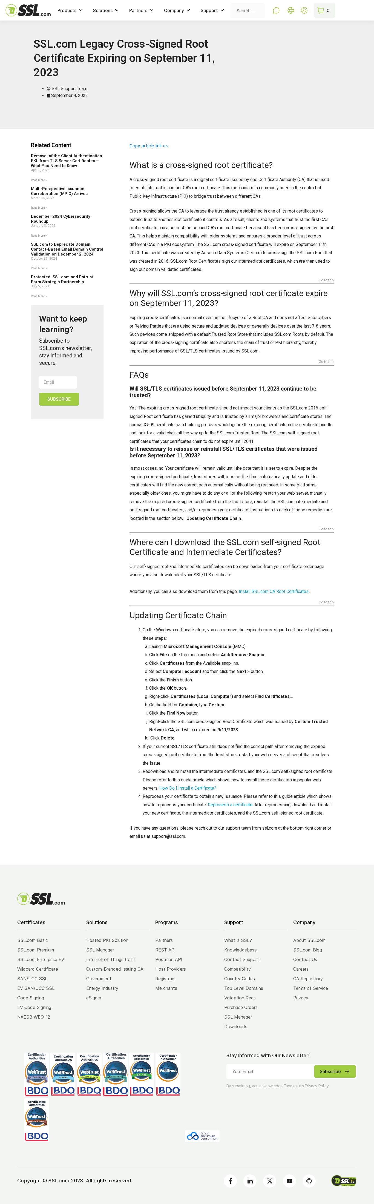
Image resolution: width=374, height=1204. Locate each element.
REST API (165, 950)
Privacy (300, 998)
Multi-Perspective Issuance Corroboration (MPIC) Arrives (59, 191)
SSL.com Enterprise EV (40, 959)
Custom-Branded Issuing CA (114, 969)
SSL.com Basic (32, 940)
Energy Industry (102, 988)
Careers (301, 969)
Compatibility (237, 969)
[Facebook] (230, 1181)
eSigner (93, 998)
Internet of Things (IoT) (110, 959)
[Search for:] (248, 10)
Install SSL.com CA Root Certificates (274, 591)
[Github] (309, 1181)
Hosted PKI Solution (107, 940)
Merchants (166, 988)
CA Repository (308, 978)
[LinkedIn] (250, 1181)
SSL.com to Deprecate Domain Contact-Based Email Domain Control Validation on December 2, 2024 (67, 249)
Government (98, 978)
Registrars (165, 978)
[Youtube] (289, 1181)
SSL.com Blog (307, 950)
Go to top (326, 280)
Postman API (168, 959)
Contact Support (241, 959)
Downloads (235, 1026)
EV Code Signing (34, 1007)
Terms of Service (310, 988)
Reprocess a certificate (230, 804)
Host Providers (170, 969)
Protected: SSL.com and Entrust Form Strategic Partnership (62, 279)
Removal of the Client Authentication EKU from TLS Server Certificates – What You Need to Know (66, 160)
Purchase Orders (241, 1007)
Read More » (39, 180)
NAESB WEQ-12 (33, 1017)
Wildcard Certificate (37, 969)
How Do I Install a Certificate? (187, 788)
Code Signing (30, 998)
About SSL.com (309, 940)
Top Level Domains (243, 988)
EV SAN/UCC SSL (35, 988)
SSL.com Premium (35, 950)
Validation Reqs (240, 998)
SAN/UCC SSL (32, 978)
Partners (164, 940)
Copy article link (146, 145)
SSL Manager (100, 950)
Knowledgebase (240, 950)
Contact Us (305, 959)
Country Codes (239, 978)
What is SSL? (238, 940)
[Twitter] (269, 1181)
